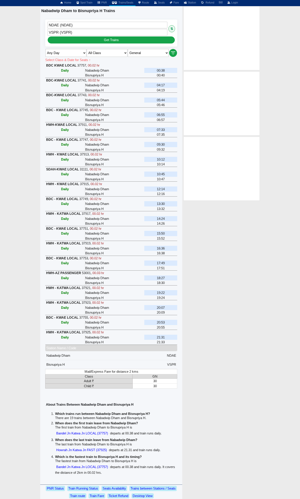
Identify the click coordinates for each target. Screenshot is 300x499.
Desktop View (143, 496)
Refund (209, 2)
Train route (77, 496)
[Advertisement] (221, 38)
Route (145, 2)
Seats (161, 2)
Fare (176, 2)
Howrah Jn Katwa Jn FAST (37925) (81, 450)
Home (67, 2)
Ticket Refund (118, 496)
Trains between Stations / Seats (153, 488)
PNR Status (55, 488)
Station (191, 2)
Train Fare (97, 496)
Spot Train (86, 2)
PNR (104, 2)
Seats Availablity (114, 488)
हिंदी (221, 2)
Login (234, 2)
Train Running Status (83, 488)
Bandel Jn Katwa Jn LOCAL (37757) (82, 433)
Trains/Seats (125, 2)
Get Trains (111, 40)
